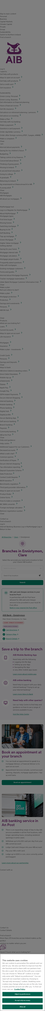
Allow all (22, 1007)
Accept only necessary (22, 1000)
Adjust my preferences (22, 994)
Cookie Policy (19, 989)
